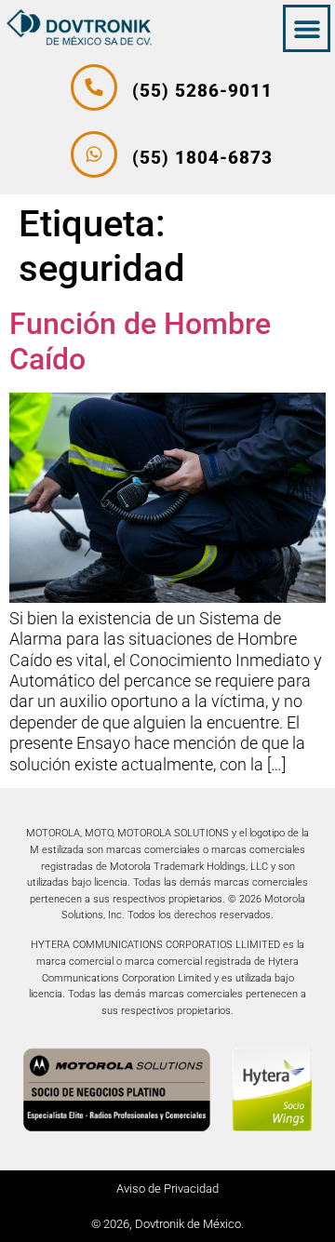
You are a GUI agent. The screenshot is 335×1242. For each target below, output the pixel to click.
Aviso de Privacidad (167, 1188)
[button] (306, 28)
